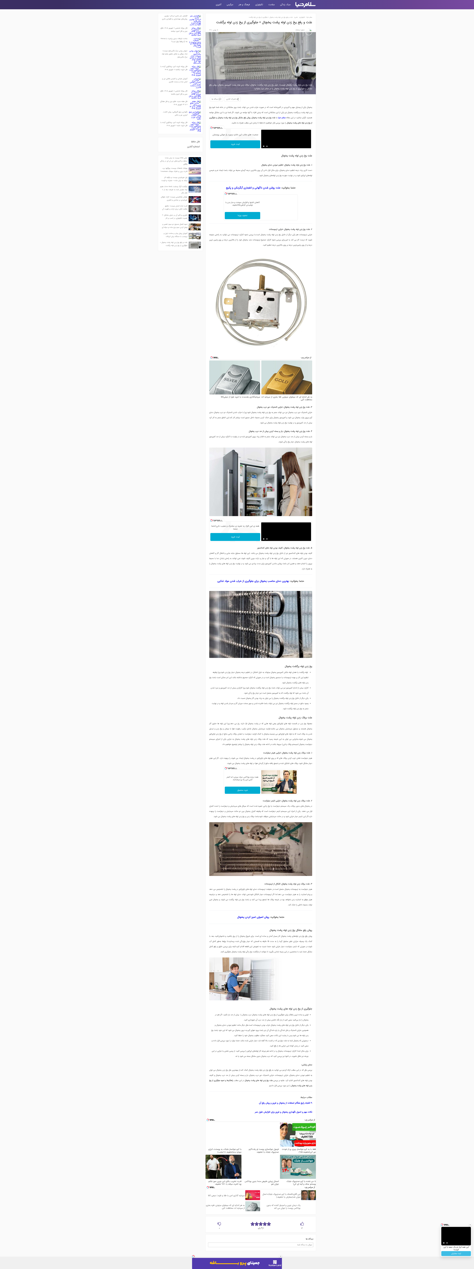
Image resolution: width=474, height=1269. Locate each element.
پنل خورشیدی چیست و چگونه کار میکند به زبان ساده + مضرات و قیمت (174, 179)
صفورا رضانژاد (300, 30)
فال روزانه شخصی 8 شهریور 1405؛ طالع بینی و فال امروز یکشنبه (173, 92)
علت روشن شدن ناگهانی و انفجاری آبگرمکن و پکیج (253, 197)
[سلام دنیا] (305, 4)
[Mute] (267, 155)
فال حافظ (195, 141)
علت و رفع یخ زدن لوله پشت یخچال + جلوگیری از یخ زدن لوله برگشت (173, 244)
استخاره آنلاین (193, 146)
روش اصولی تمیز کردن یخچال (253, 936)
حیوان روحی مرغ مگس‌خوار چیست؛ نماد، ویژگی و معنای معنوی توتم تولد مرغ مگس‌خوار (174, 54)
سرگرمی (230, 4)
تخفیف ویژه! (242, 225)
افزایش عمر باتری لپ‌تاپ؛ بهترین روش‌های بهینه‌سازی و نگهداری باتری (174, 17)
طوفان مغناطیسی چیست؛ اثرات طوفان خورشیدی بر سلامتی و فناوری (174, 198)
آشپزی (218, 4)
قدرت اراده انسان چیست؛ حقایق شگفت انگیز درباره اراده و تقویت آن (174, 207)
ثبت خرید (235, 153)
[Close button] (280, 1256)
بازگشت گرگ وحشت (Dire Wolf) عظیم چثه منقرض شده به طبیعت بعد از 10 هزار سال (173, 189)
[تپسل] (211, 128)
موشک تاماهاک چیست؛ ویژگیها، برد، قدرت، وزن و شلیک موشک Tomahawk (173, 170)
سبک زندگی (285, 4)
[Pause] (263, 155)
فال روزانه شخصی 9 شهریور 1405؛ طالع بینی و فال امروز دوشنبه (174, 29)
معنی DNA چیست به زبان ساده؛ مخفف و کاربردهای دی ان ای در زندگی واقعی (173, 161)
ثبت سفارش (456, 1253)
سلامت (271, 4)
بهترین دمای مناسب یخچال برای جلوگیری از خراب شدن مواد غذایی (253, 600)
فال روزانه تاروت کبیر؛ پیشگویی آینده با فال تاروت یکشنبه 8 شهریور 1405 (173, 68)
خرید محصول (242, 809)
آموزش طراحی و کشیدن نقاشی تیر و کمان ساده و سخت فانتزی (174, 80)
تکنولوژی (259, 4)
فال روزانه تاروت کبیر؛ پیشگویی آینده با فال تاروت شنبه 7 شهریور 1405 (173, 124)
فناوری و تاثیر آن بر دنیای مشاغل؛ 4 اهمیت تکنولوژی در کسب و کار (174, 216)
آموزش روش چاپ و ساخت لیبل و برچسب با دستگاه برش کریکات (175, 235)
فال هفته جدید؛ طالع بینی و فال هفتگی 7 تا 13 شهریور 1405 (173, 103)
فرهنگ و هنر (244, 4)
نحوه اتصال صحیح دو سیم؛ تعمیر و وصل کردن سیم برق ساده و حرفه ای (174, 226)
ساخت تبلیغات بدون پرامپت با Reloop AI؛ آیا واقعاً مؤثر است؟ (174, 40)
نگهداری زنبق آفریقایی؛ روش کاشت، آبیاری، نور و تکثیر (175, 113)
